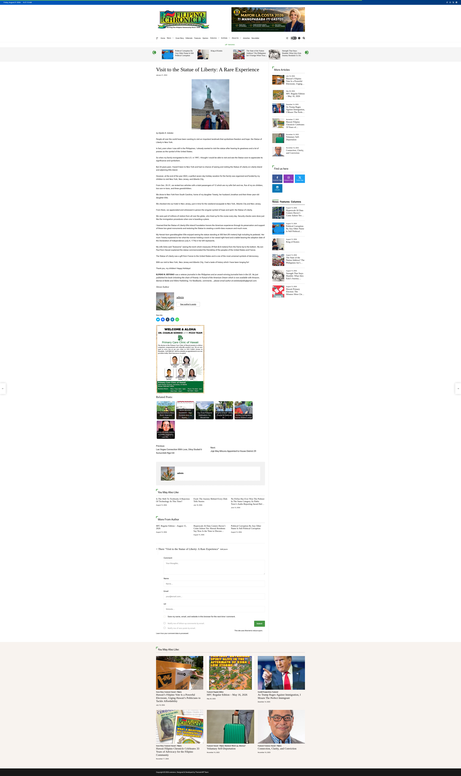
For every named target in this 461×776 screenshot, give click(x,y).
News (169, 38)
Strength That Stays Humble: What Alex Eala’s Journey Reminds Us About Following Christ (290, 54)
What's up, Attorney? (239, 746)
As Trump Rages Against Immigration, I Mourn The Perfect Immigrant (295, 111)
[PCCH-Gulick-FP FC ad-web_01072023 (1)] (180, 326)
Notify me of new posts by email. (182, 628)
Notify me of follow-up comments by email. (186, 623)
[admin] (168, 474)
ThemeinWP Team (202, 772)
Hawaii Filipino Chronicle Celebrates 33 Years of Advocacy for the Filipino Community (295, 127)
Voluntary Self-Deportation (292, 138)
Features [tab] (285, 201)
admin (180, 297)
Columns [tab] (296, 201)
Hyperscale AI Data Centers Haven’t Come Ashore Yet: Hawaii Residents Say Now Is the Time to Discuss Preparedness (209, 530)
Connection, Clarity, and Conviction (295, 151)
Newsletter (255, 38)
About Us (235, 38)
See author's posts (188, 304)
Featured (167, 692)
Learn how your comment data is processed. (172, 633)
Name (166, 578)
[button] (154, 52)
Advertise (246, 38)
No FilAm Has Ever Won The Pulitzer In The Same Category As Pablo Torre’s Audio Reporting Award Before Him (248, 503)
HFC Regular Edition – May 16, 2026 (295, 94)
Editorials (189, 38)
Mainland (228, 746)
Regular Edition (218, 692)
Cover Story (180, 38)
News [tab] (275, 201)
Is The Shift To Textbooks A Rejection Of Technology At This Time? (173, 500)
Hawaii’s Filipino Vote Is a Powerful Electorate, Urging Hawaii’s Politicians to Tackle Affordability (294, 85)
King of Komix (214, 51)
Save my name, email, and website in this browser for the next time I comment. (201, 616)
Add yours (224, 549)
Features (197, 38)
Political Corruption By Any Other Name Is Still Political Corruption (182, 53)
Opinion (205, 38)
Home (163, 38)
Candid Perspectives (264, 692)
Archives (224, 38)
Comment (168, 558)
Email (166, 591)
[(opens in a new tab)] (278, 95)
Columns (213, 38)
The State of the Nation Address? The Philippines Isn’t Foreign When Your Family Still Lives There (254, 54)
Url (165, 604)
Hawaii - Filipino (176, 692)
